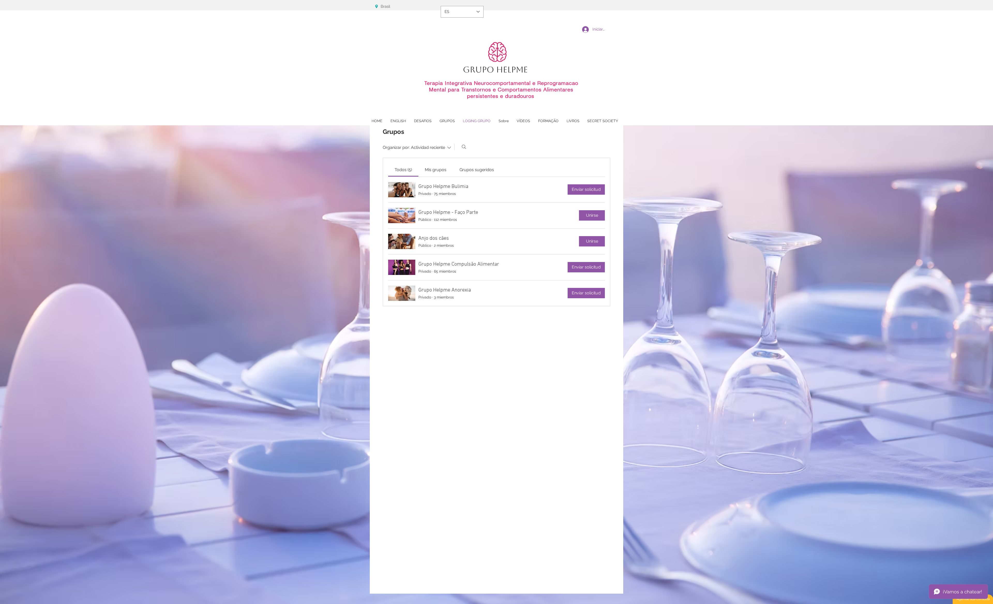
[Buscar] (464, 147)
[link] (403, 169)
